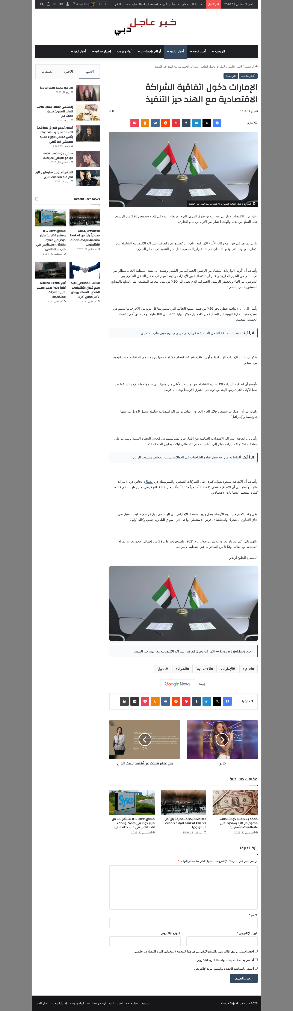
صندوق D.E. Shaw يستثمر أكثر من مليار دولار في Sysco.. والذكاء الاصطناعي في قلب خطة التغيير (146, 4)
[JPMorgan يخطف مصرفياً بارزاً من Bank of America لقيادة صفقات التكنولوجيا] (183, 802)
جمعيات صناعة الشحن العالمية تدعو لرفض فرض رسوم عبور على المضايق (191, 333)
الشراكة (181, 669)
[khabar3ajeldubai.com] (146, 26)
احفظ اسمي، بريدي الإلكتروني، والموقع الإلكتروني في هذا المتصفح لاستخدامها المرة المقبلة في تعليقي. (194, 951)
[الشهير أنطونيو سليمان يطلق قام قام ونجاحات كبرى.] (88, 178)
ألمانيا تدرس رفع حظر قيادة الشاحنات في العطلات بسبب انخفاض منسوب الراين (187, 457)
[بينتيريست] (176, 123)
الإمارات (227, 669)
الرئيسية (220, 51)
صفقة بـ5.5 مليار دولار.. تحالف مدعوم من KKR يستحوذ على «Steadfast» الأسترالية (239, 823)
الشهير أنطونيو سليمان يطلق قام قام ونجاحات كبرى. (54, 175)
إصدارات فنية (102, 51)
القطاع (148, 481)
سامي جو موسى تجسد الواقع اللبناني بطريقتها (58, 156)
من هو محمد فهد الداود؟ (56, 87)
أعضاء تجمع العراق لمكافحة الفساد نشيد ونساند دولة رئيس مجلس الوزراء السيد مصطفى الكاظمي (55, 135)
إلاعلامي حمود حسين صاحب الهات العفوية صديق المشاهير (55, 111)
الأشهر (89, 71)
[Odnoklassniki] (145, 123)
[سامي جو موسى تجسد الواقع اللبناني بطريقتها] (88, 159)
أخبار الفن (80, 51)
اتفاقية (247, 669)
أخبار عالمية (176, 51)
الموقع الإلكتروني (171, 933)
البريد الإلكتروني (247, 933)
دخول (162, 669)
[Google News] (177, 684)
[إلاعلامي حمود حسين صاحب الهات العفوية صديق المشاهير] (88, 112)
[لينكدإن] (196, 123)
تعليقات (47, 71)
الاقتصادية (204, 669)
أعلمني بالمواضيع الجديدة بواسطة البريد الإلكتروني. (224, 968)
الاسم (253, 915)
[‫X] (206, 123)
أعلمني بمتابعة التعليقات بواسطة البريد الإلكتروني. (225, 960)
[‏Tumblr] (186, 123)
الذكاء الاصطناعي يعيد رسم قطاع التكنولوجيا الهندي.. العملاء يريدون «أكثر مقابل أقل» (85, 290)
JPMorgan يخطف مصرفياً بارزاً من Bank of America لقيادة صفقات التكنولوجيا (185, 823)
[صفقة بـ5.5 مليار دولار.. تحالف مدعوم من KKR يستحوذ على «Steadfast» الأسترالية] (235, 802)
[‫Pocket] (134, 123)
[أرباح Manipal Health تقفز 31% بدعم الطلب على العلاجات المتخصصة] (50, 270)
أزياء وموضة (124, 51)
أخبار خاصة (199, 51)
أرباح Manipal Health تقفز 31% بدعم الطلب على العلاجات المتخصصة (51, 290)
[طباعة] (124, 701)
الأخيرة (68, 71)
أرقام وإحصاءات (151, 51)
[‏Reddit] (165, 123)
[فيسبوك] (217, 123)
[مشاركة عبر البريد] (134, 701)
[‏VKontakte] (155, 123)
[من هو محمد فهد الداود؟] (88, 93)
